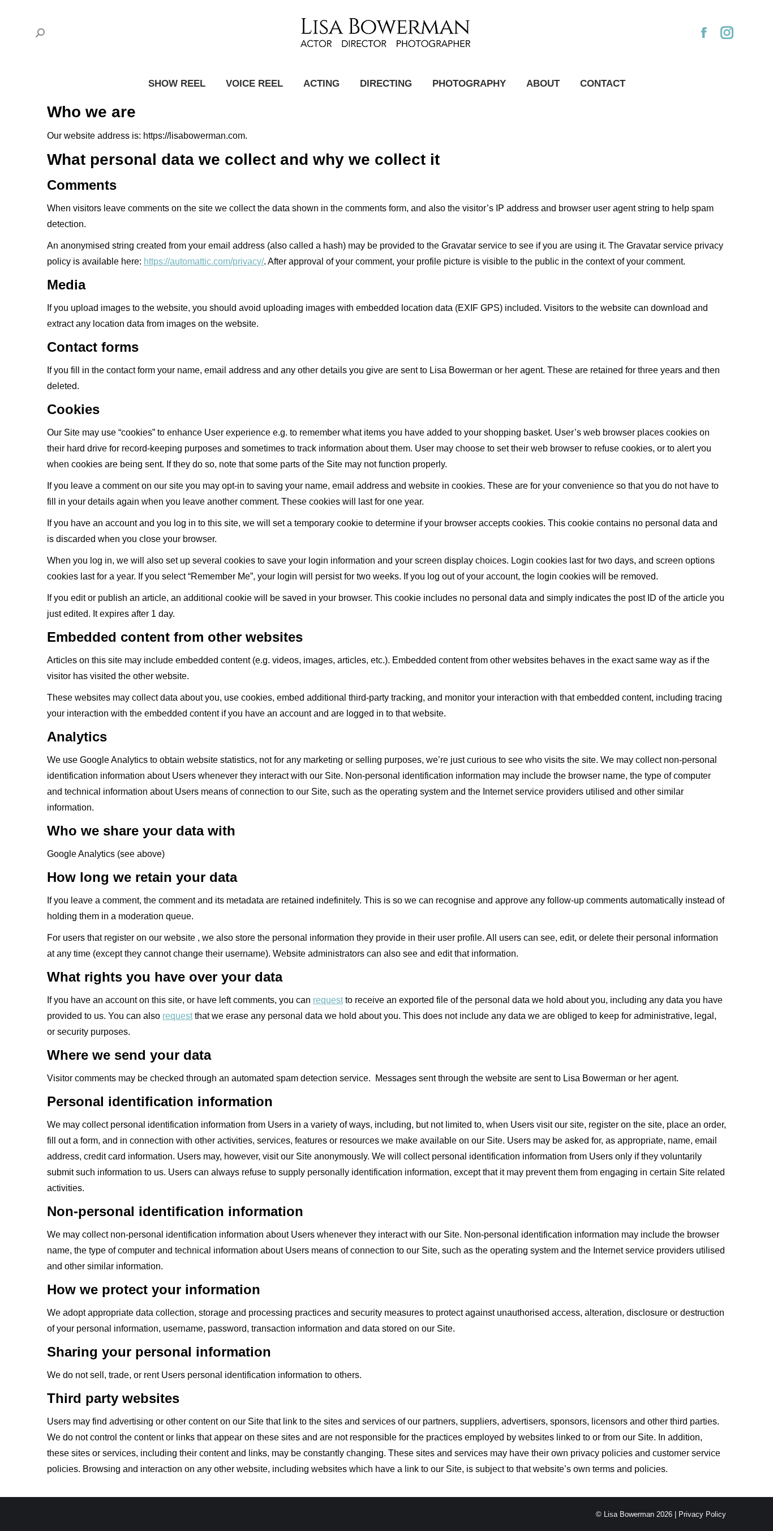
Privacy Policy (702, 1514)
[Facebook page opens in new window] (704, 33)
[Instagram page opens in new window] (727, 33)
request (328, 1000)
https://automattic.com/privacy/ (204, 261)
